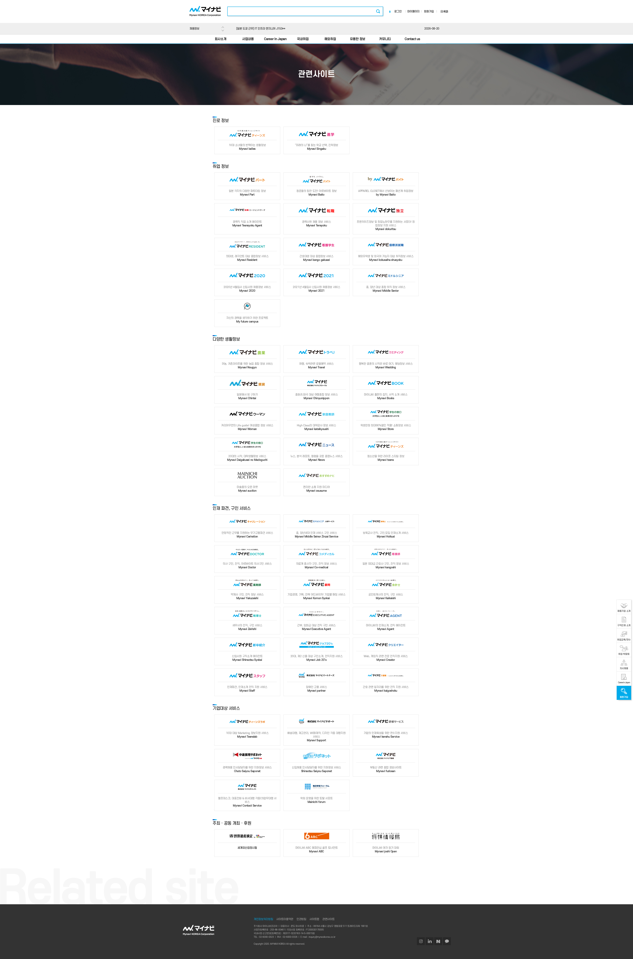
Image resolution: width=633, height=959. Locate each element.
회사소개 (220, 39)
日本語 (444, 11)
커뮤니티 (385, 39)
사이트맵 (314, 919)
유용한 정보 (357, 39)
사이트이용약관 (284, 919)
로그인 (398, 11)
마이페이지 (413, 11)
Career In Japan (275, 39)
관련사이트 (328, 919)
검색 (378, 11)
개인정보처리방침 (263, 919)
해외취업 (330, 39)
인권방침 (301, 919)
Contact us (412, 39)
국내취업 (303, 39)
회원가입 (429, 11)
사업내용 (248, 39)
